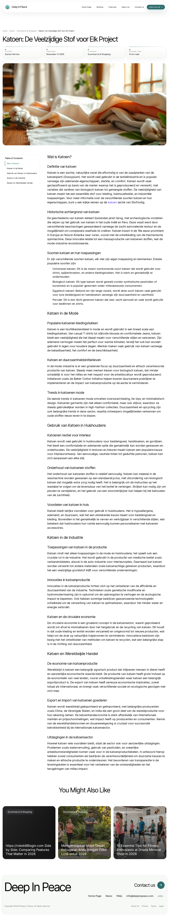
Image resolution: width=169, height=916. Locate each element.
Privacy (145, 906)
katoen (112, 202)
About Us (135, 906)
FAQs (119, 896)
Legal (161, 906)
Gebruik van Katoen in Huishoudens (22, 173)
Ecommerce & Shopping (26, 31)
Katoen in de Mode (15, 168)
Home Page (94, 896)
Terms (153, 906)
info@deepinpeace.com (139, 896)
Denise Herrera (12, 54)
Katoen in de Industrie (16, 178)
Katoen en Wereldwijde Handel (20, 183)
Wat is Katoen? (13, 163)
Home (5, 31)
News (12, 31)
